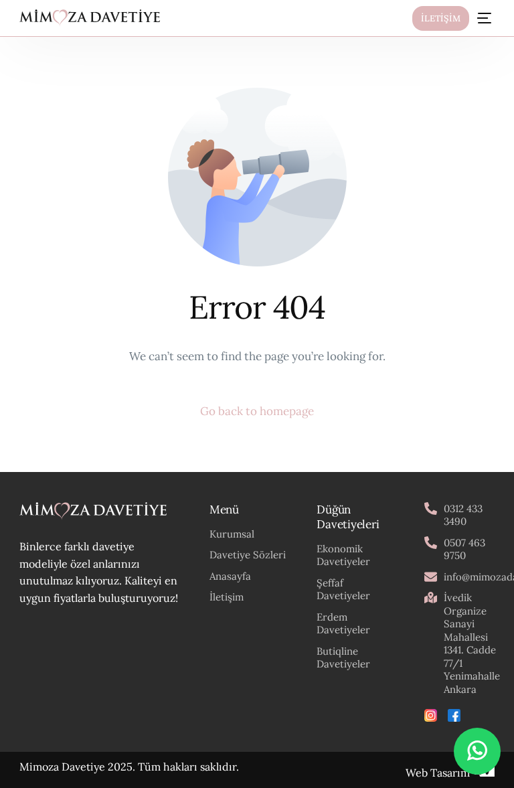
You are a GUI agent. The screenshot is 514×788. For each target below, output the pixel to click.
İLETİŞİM (440, 18)
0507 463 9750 (464, 549)
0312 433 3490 (463, 515)
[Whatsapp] (477, 751)
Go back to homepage (257, 411)
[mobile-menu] (482, 18)
